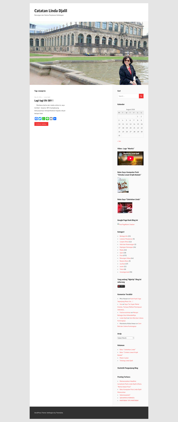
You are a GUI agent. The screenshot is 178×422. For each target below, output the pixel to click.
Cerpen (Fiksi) (124, 242)
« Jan (119, 141)
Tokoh (122, 269)
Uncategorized (124, 272)
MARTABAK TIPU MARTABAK (129, 400)
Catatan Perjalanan (126, 239)
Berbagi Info (124, 236)
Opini (121, 253)
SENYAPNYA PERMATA (127, 398)
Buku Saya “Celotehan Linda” (128, 199)
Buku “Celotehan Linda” (128, 349)
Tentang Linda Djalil (126, 361)
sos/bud (122, 264)
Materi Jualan (124, 358)
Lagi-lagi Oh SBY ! (43, 100)
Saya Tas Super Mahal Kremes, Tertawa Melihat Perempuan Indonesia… (129, 307)
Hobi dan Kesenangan (127, 244)
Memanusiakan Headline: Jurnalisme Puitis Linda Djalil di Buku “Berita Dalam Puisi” (129, 384)
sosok (121, 266)
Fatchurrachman (125, 312)
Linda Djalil (47, 97)
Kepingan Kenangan (126, 247)
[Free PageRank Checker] (126, 224)
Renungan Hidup (125, 258)
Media (122, 250)
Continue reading (41, 124)
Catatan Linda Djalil (50, 10)
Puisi (121, 255)
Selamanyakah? (125, 395)
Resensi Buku (124, 261)
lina (121, 304)
